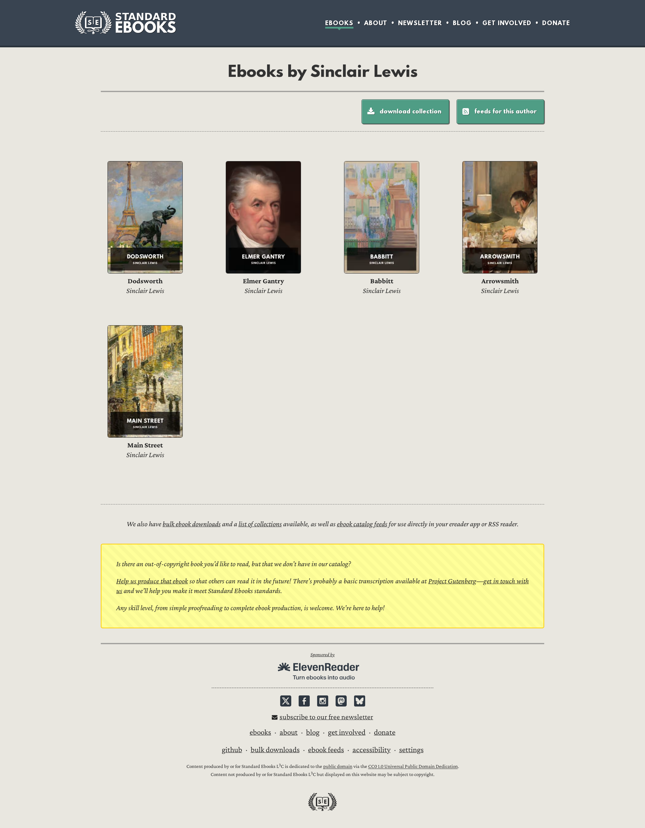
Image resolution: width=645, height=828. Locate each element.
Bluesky (359, 701)
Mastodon (341, 701)
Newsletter (420, 23)
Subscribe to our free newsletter (326, 717)
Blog (462, 23)
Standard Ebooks (125, 23)
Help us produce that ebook (152, 581)
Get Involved (506, 23)
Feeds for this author (505, 111)
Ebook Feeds (326, 749)
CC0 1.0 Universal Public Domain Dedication (413, 766)
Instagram (322, 701)
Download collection (410, 111)
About (375, 23)
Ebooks (339, 23)
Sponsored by (322, 654)
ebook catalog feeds (362, 524)
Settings (411, 749)
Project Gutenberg (452, 581)
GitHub (232, 749)
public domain (337, 766)
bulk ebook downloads (192, 524)
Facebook (304, 701)
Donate (556, 23)
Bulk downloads (275, 749)
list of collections (260, 524)
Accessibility (371, 749)
